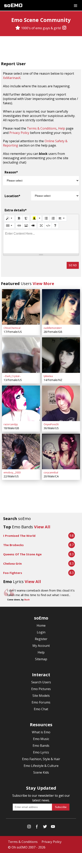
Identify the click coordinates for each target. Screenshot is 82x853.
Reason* (11, 172)
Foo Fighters (12, 573)
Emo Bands (41, 745)
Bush (27, 599)
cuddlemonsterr (53, 328)
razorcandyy (11, 424)
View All (42, 526)
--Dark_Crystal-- (12, 376)
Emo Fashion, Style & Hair (41, 759)
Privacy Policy (19, 133)
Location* (12, 196)
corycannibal (51, 472)
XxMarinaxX (11, 78)
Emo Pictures (41, 689)
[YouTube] (53, 827)
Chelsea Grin (12, 563)
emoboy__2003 (12, 472)
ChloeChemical (12, 328)
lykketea (48, 376)
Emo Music (41, 739)
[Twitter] (45, 827)
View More (43, 283)
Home (41, 625)
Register (41, 639)
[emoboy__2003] (21, 451)
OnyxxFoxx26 (51, 424)
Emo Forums (41, 702)
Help (61, 128)
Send (73, 265)
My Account (41, 645)
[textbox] (41, 242)
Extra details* (16, 210)
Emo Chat (41, 709)
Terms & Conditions (42, 128)
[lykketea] (61, 355)
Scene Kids (41, 772)
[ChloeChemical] (21, 307)
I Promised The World (19, 536)
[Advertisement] (41, 49)
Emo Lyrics (41, 752)
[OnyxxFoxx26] (61, 403)
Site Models (41, 695)
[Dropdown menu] (75, 5)
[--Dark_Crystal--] (21, 355)
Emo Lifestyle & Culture (41, 766)
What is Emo (41, 732)
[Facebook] (37, 827)
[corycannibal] (61, 451)
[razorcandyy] (21, 403)
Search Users (41, 682)
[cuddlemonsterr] (61, 307)
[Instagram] (64, 28)
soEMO (13, 5)
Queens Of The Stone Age (22, 554)
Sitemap (41, 659)
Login (41, 632)
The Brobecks (13, 545)
